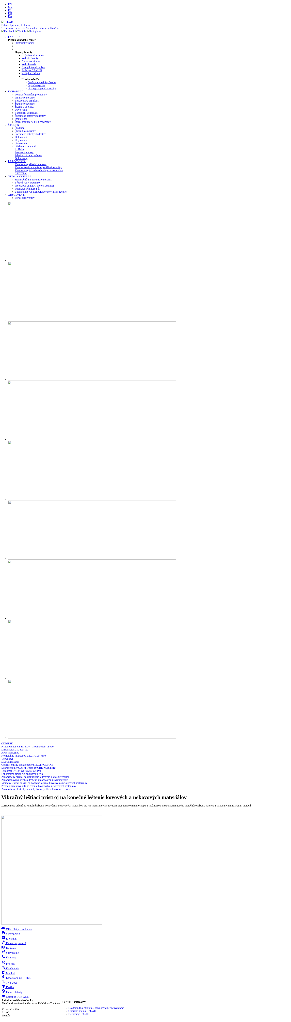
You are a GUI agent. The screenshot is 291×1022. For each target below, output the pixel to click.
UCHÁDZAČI (16, 91)
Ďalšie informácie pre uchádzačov (33, 121)
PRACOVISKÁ (17, 161)
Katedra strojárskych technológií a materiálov (39, 170)
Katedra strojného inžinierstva (30, 164)
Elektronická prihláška (27, 100)
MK (10, 7)
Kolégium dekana (31, 73)
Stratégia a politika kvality (42, 88)
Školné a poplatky (24, 106)
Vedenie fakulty (30, 58)
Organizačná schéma (33, 55)
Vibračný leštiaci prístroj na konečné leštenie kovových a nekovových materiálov (44, 783)
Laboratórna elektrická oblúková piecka (22, 773)
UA (10, 16)
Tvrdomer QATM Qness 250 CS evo (21, 770)
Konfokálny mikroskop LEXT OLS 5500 (23, 755)
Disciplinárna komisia (33, 67)
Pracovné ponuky (24, 152)
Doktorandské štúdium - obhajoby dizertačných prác (96, 1007)
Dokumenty (21, 158)
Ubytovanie (21, 109)
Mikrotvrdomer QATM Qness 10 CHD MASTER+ (28, 767)
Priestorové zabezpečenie (28, 155)
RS (9, 10)
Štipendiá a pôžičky (25, 131)
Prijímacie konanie (25, 97)
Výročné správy (36, 85)
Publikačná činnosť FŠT (28, 188)
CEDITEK (21, 173)
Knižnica (19, 149)
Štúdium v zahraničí (25, 146)
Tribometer (7, 758)
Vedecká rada (29, 64)
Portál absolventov (25, 197)
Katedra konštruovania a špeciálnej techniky (38, 167)
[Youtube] (21, 31)
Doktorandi (21, 118)
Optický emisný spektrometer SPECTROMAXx (27, 764)
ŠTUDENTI (15, 124)
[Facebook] (7, 31)
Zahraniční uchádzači (26, 112)
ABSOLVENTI (16, 194)
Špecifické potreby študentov (30, 115)
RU (10, 13)
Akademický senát (31, 61)
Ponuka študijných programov (31, 94)
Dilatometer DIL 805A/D (14, 749)
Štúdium (19, 127)
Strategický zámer (24, 42)
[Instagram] (34, 31)
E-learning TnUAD (78, 1014)
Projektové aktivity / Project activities (34, 185)
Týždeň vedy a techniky (27, 182)
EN (10, 4)
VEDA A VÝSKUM (19, 176)
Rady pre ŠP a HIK (32, 70)
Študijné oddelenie (25, 103)
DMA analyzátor (10, 761)
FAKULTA (14, 36)
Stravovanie (21, 143)
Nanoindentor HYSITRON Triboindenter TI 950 (27, 746)
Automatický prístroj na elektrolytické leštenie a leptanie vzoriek (35, 776)
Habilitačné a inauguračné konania (33, 179)
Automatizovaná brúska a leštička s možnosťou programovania (34, 779)
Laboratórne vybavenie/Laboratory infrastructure (41, 191)
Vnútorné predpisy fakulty (42, 82)
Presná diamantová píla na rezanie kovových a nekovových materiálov (38, 786)
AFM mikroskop (10, 752)
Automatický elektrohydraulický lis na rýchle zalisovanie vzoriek (35, 789)
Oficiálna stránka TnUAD (82, 1011)
